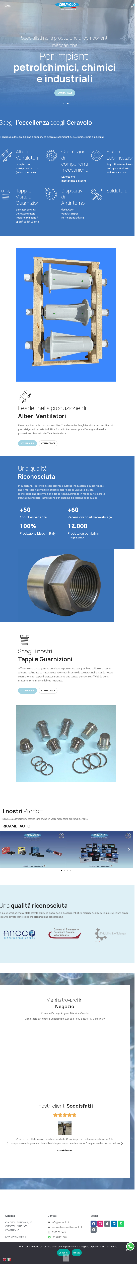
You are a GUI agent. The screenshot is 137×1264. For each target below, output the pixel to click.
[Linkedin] (114, 1224)
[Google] (94, 1230)
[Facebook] (94, 1224)
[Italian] (9, 1259)
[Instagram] (100, 1224)
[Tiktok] (107, 1224)
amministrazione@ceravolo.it (67, 1227)
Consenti (63, 1252)
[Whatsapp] (121, 1224)
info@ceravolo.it (60, 1222)
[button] (3, 850)
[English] (5, 1259)
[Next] (131, 53)
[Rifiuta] (66, 1257)
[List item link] (67, 1232)
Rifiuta (76, 1252)
